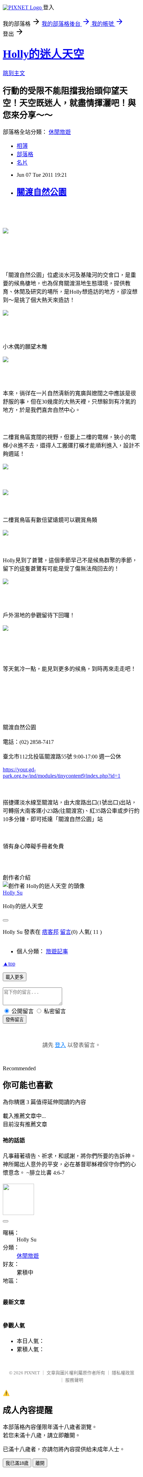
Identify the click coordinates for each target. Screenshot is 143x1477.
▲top (9, 964)
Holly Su (13, 893)
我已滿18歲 (17, 1463)
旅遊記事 (57, 951)
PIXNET (32, 1372)
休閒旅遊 (60, 132)
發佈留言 (15, 1019)
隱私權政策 (123, 1372)
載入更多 (15, 977)
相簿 (22, 146)
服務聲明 (74, 1380)
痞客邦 (50, 932)
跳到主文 (14, 73)
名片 (22, 163)
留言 (65, 932)
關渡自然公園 (42, 192)
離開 (39, 1463)
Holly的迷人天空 (43, 54)
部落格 (25, 154)
